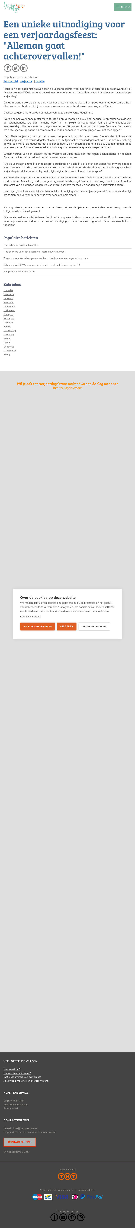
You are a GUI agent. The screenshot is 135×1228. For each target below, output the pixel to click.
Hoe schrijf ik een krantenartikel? (21, 245)
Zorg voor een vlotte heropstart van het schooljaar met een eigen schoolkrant (46, 258)
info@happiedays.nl (25, 1128)
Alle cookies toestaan (37, 626)
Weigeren (66, 626)
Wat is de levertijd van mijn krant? (22, 1077)
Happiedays (14, 7)
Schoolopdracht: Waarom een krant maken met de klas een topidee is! (42, 265)
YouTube (63, 1217)
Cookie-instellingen (94, 626)
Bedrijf (7, 354)
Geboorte (9, 347)
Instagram (81, 1217)
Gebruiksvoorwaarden (16, 1104)
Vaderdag (9, 334)
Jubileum (8, 298)
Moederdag (10, 330)
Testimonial (11, 81)
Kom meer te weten (30, 616)
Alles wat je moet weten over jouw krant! (26, 1081)
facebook (7, 68)
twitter (16, 68)
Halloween (9, 310)
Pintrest (72, 1217)
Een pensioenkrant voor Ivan (19, 271)
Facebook (54, 1217)
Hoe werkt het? (12, 1069)
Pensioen (9, 302)
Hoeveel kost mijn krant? (17, 1073)
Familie (40, 81)
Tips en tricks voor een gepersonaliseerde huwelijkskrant (34, 252)
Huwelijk (8, 290)
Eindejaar (8, 314)
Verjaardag (26, 81)
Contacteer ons (19, 1142)
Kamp (7, 343)
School (7, 338)
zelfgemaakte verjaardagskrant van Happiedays (91, 140)
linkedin (24, 68)
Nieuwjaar (9, 318)
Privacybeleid (11, 1108)
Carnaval (8, 322)
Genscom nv (47, 1132)
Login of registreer (14, 1101)
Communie (9, 306)
